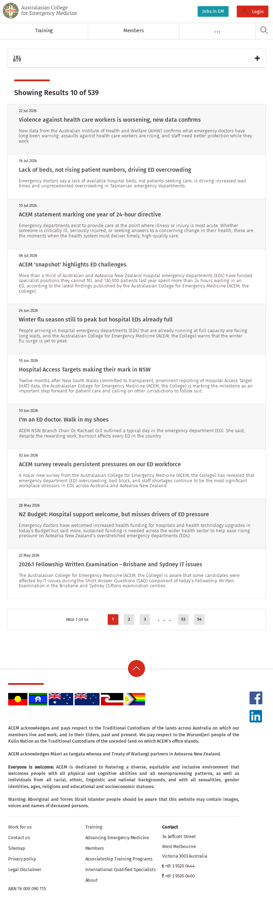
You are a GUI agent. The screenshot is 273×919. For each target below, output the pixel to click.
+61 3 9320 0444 (180, 866)
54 (199, 619)
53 (183, 619)
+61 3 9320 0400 (180, 876)
